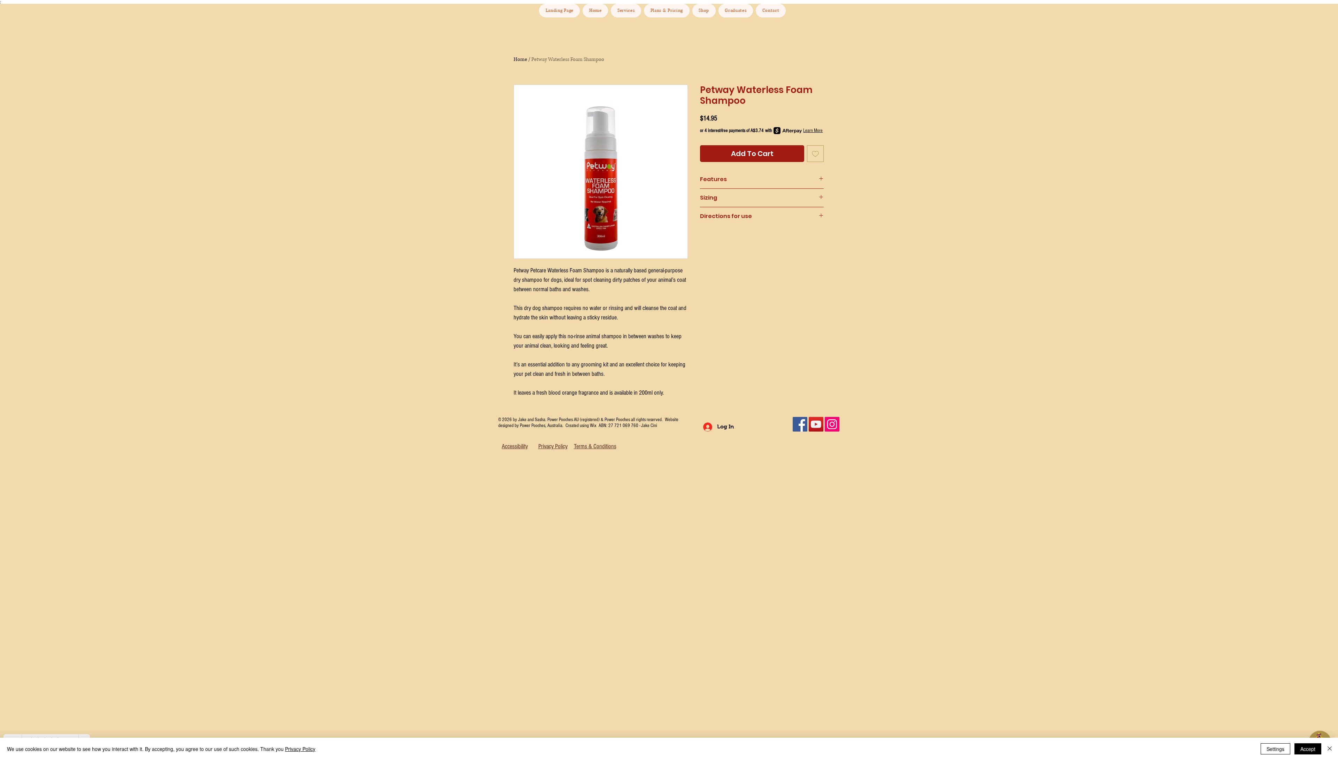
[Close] (1329, 748)
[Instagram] (832, 424)
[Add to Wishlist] (815, 153)
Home (520, 59)
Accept (1307, 748)
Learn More (813, 130)
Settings (1275, 748)
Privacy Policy (300, 748)
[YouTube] (816, 424)
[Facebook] (800, 424)
